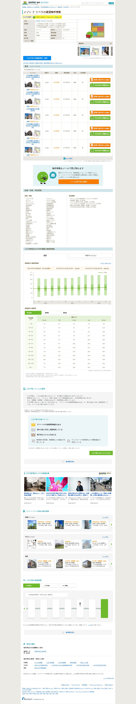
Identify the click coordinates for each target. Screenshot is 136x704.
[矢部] (31, 608)
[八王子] (104, 608)
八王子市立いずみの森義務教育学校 (62, 665)
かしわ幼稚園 (38, 662)
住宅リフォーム (31, 691)
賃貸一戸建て (65, 688)
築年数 (47, 312)
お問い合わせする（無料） (100, 80)
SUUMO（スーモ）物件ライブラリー (35, 3)
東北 (27, 693)
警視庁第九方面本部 (40, 651)
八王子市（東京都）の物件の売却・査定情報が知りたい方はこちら (42, 63)
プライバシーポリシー (96, 685)
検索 (112, 3)
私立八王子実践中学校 (41, 665)
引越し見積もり (55, 691)
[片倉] (92, 608)
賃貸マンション (49, 688)
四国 (47, 693)
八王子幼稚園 (50, 662)
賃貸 (56, 17)
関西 (44, 693)
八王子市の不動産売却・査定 (37, 58)
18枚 (28, 121)
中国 (50, 693)
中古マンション (89, 688)
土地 (110, 688)
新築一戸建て (97, 688)
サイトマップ (76, 685)
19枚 (28, 155)
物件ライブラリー (70, 691)
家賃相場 (71, 688)
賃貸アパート (57, 688)
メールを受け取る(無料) (78, 182)
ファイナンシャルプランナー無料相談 (85, 691)
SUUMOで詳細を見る (100, 85)
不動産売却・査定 (40, 691)
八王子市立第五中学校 (82, 665)
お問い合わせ (109, 685)
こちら (90, 625)
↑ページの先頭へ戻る (108, 678)
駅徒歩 (65, 312)
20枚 (28, 89)
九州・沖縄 (55, 693)
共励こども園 (84, 662)
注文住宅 (24, 691)
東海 (41, 693)
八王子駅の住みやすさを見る (101, 453)
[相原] (68, 608)
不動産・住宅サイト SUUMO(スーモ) (31, 688)
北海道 (23, 693)
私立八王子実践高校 (40, 668)
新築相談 (48, 691)
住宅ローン (62, 691)
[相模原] (43, 608)
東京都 (60, 7)
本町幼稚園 (73, 662)
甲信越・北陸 (36, 693)
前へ (24, 609)
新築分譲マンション (79, 688)
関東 (30, 693)
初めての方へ (66, 685)
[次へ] (111, 525)
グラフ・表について (105, 263)
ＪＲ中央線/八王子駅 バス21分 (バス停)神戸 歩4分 (33, 77)
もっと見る (105, 517)
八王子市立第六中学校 (99, 665)
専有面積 (29, 312)
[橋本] (55, 608)
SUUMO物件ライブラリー (48, 7)
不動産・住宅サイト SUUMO (30, 7)
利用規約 (84, 685)
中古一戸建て (104, 688)
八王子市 (65, 7)
